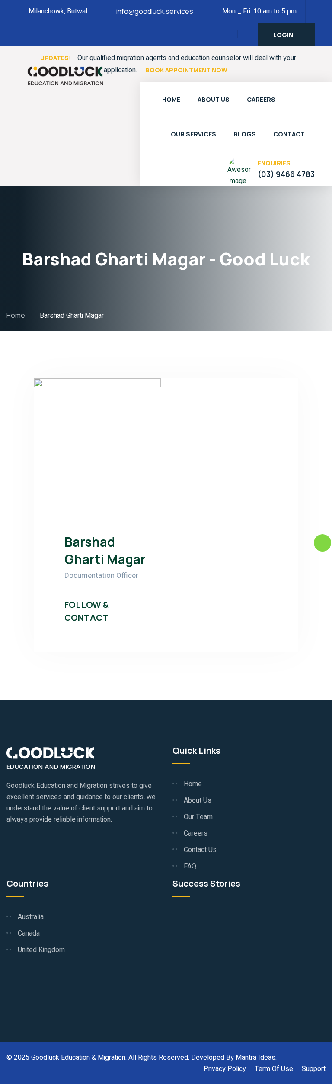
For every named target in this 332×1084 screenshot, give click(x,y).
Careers (261, 99)
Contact (289, 134)
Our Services (193, 134)
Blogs (244, 134)
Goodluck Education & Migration (78, 1057)
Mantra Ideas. (256, 1057)
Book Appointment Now (186, 70)
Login (283, 35)
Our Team (198, 817)
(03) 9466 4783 (286, 174)
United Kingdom (41, 950)
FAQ (190, 866)
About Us (214, 99)
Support (314, 1069)
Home (171, 99)
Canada (29, 933)
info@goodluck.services (154, 11)
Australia (31, 917)
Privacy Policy (225, 1069)
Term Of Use (274, 1069)
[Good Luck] (65, 75)
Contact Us (200, 850)
